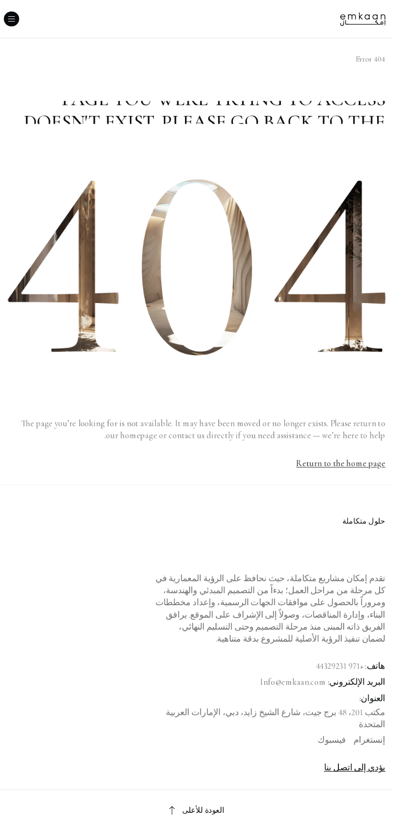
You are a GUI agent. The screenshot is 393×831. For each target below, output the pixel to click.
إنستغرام (369, 740)
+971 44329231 (339, 666)
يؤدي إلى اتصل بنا (354, 767)
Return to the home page (340, 463)
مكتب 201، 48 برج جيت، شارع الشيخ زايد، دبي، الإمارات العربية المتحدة (275, 718)
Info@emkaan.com (293, 682)
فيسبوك (332, 740)
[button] (11, 19)
